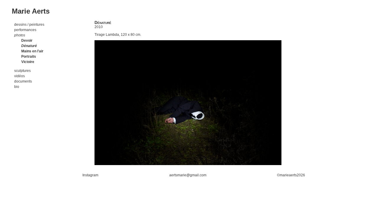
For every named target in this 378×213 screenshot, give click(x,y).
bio (16, 87)
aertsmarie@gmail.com (187, 175)
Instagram (90, 175)
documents (23, 81)
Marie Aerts (31, 11)
